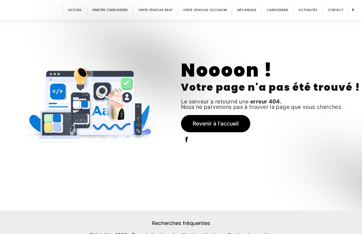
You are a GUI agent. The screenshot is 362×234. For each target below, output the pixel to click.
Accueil (75, 10)
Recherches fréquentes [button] (181, 223)
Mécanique (246, 10)
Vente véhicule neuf (155, 10)
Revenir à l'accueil (216, 123)
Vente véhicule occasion (205, 10)
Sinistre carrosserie (110, 10)
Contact (335, 10)
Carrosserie (277, 10)
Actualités (308, 10)
